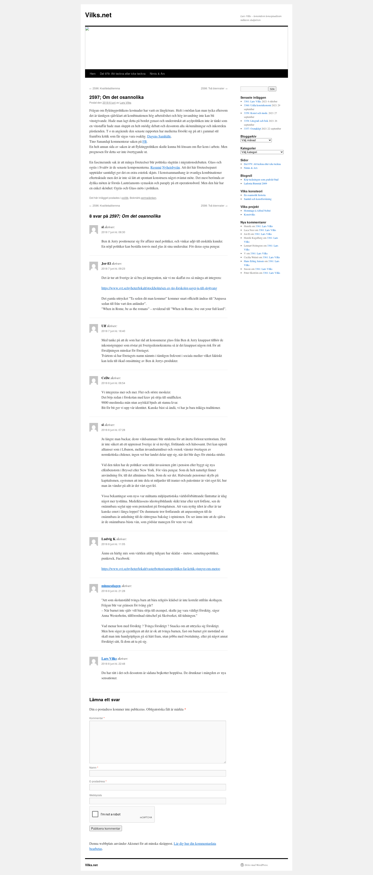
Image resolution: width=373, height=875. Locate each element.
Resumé (155, 167)
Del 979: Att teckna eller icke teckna (122, 73)
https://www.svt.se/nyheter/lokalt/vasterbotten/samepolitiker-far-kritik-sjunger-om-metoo (160, 568)
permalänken (148, 197)
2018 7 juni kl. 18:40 (113, 331)
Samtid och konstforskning (258, 199)
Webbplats (95, 795)
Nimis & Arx (157, 73)
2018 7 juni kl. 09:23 (113, 268)
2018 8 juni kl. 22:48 (113, 663)
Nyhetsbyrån (171, 167)
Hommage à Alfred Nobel (257, 210)
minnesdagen (111, 585)
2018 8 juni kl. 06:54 (113, 383)
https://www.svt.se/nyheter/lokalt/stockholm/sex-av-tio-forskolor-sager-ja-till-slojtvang (159, 288)
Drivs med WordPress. (256, 865)
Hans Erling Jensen (254, 261)
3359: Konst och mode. (256, 113)
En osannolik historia (255, 195)
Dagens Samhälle (159, 136)
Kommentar (97, 718)
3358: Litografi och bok (256, 120)
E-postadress (98, 781)
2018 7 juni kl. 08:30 (113, 232)
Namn (93, 767)
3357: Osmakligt (252, 128)
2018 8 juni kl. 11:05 (113, 544)
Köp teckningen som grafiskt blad (261, 179)
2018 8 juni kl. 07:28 (113, 430)
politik (125, 197)
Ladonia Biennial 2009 (255, 183)
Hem (93, 73)
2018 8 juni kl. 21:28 (113, 591)
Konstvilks (249, 214)
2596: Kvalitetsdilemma (104, 88)
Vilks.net (98, 14)
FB (144, 141)
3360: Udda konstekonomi (257, 105)
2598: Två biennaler (214, 88)
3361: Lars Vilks (252, 101)
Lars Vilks (125, 102)
